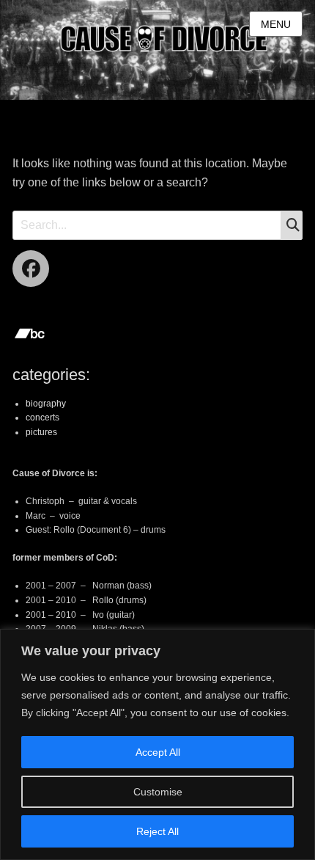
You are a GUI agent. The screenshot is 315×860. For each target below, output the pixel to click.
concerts (42, 417)
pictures (41, 432)
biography (46, 403)
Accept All (158, 752)
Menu (276, 24)
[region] (157, 744)
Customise (157, 792)
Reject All (157, 831)
